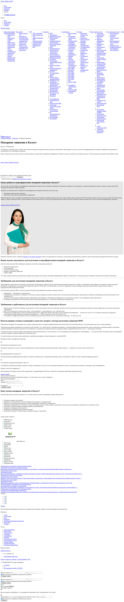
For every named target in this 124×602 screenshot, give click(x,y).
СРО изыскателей (38, 35)
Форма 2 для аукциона (84, 66)
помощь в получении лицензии (32, 256)
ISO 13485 (71, 68)
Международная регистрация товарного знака (101, 51)
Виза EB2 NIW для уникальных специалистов (24, 39)
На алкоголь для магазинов (54, 93)
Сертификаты (66, 32)
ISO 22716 (71, 70)
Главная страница (6, 138)
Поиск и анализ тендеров (84, 40)
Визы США (19, 32)
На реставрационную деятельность (55, 114)
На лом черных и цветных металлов (55, 55)
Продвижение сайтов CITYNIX (13, 568)
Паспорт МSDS (70, 57)
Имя (2, 380)
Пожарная (53, 96)
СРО (30, 32)
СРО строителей (37, 33)
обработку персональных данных (21, 179)
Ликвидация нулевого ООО (11, 39)
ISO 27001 (71, 76)
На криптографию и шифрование (55, 69)
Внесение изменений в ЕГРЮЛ (100, 41)
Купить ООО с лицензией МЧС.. (55, 78)
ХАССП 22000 (72, 89)
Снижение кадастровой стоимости (100, 131)
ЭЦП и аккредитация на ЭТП (84, 70)
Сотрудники (7, 7)
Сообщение (4, 385)
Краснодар (8, 559)
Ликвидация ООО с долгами (11, 48)
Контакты (7, 9)
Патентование (101, 79)
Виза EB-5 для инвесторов (23, 49)
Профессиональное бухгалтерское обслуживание (115, 48)
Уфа (29, 559)
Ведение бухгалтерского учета (114, 38)
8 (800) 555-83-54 (10, 15)
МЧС (51, 33)
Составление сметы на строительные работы (84, 62)
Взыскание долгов (100, 37)
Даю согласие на (16, 179)
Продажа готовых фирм (101, 84)
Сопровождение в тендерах (85, 47)
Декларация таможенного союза (72, 38)
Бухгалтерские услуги (113, 32)
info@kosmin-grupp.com (10, 556)
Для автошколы (54, 99)
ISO (69, 80)
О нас (5, 515)
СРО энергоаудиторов (37, 40)
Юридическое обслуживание (101, 90)
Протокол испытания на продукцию (72, 65)
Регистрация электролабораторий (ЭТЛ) (56, 62)
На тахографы (54, 117)
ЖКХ (51, 76)
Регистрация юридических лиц (101, 121)
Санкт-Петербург (22, 559)
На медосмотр (54, 89)
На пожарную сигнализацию (54, 110)
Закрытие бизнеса (10, 55)
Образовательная (55, 48)
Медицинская (54, 91)
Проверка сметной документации (84, 44)
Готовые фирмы (8, 542)
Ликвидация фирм (9, 32)
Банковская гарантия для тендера (84, 35)
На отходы (53, 59)
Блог (5, 6)
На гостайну (53, 118)
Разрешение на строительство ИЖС (101, 97)
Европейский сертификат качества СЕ (72, 47)
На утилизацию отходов (54, 73)
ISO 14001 (71, 73)
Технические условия (72, 92)
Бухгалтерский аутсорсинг (114, 34)
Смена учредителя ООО (102, 127)
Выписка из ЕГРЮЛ (100, 44)
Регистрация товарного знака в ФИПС (101, 111)
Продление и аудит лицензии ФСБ (55, 87)
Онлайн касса (101, 77)
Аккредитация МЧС (55, 103)
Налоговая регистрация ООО (100, 74)
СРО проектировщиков (38, 37)
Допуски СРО (8, 533)
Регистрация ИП (101, 103)
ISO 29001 (71, 77)
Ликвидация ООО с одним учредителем (11, 44)
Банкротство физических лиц (101, 93)
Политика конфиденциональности (14, 521)
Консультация (5, 162)
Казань (3, 559)
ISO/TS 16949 (72, 82)
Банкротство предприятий (11, 60)
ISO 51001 (71, 79)
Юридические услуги (96, 32)
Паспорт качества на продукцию (71, 61)
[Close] (1, 571)
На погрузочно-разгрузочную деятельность (54, 51)
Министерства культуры (54, 38)
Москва (14, 559)
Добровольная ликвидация (11, 52)
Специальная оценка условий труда (101, 59)
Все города (7, 522)
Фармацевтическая (55, 36)
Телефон (3, 382)
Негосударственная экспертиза (55, 44)
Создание (7, 565)
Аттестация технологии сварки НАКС (55, 106)
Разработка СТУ (54, 80)
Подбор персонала (9, 543)
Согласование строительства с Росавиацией (101, 67)
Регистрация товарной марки (101, 117)
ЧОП (51, 47)
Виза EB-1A (22, 36)
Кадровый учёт (114, 45)
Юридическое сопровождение (101, 63)
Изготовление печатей (101, 47)
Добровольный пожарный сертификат (72, 42)
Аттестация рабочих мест (100, 34)
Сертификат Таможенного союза (72, 86)
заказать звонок (5, 28)
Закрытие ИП (11, 57)
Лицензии (46, 32)
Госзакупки (83, 38)
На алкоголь (53, 35)
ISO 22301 (71, 74)
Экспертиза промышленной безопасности (54, 83)
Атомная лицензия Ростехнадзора (55, 41)
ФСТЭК (52, 71)
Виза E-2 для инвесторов (23, 43)
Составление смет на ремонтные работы (84, 52)
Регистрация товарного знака (101, 114)
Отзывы (6, 10)
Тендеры (79, 32)
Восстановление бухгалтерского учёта (114, 42)
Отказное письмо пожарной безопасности (72, 52)
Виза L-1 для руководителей (23, 46)
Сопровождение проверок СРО (37, 43)
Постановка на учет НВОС (101, 81)
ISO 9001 (71, 71)
